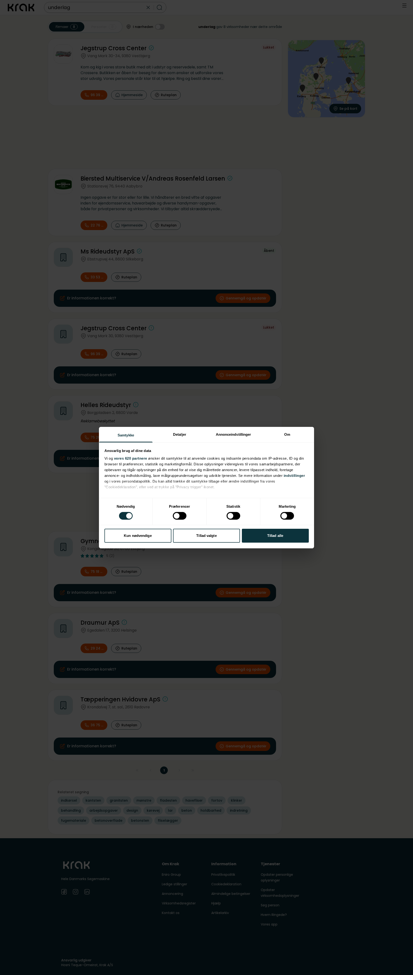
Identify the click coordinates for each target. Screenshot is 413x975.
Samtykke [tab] (126, 435)
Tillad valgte (206, 536)
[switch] (179, 516)
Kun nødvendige (138, 536)
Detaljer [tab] (179, 434)
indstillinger (294, 475)
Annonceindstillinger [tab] (233, 434)
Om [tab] (287, 434)
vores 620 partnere (130, 458)
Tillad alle (275, 536)
